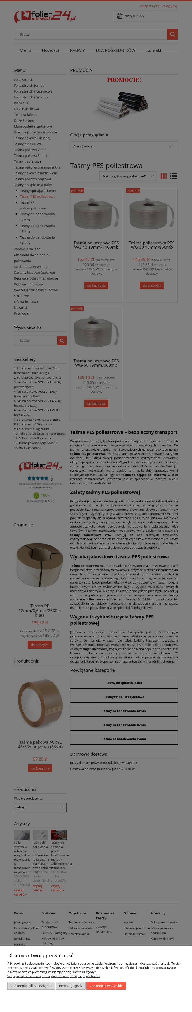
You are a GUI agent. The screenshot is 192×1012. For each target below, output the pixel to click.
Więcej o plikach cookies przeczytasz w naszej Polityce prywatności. (53, 976)
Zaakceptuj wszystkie (106, 986)
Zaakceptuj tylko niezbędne (31, 986)
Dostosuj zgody (70, 986)
